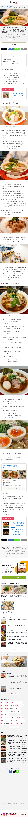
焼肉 (9, 702)
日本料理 (18, 711)
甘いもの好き (15, 233)
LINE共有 (17, 48)
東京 (10, 39)
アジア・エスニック (7, 711)
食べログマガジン (14, 2)
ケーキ (20, 723)
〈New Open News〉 (7, 59)
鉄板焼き (10, 708)
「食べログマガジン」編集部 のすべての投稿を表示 (16, 555)
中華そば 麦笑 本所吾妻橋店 (9, 61)
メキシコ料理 (12, 705)
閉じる (1, 814)
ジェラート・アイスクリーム (10, 717)
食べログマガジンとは (11, 798)
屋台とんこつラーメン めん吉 (14, 134)
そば (17, 720)
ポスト (4, 48)
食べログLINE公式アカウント (17, 771)
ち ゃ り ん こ (7, 395)
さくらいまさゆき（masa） (10, 126)
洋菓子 (11, 720)
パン (21, 717)
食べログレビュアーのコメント (11, 63)
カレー (22, 720)
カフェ (4, 702)
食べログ (19, 798)
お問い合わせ (22, 803)
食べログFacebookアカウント (10, 771)
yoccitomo (6, 315)
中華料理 (4, 720)
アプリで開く (11, 488)
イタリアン (5, 714)
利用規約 (9, 803)
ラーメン (17, 39)
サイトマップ (15, 803)
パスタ (14, 723)
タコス (4, 705)
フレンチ (18, 708)
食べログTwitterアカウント (14, 771)
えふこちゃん (7, 181)
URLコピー (25, 48)
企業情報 (4, 803)
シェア (10, 48)
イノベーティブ (17, 702)
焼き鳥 (4, 708)
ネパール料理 (5, 723)
